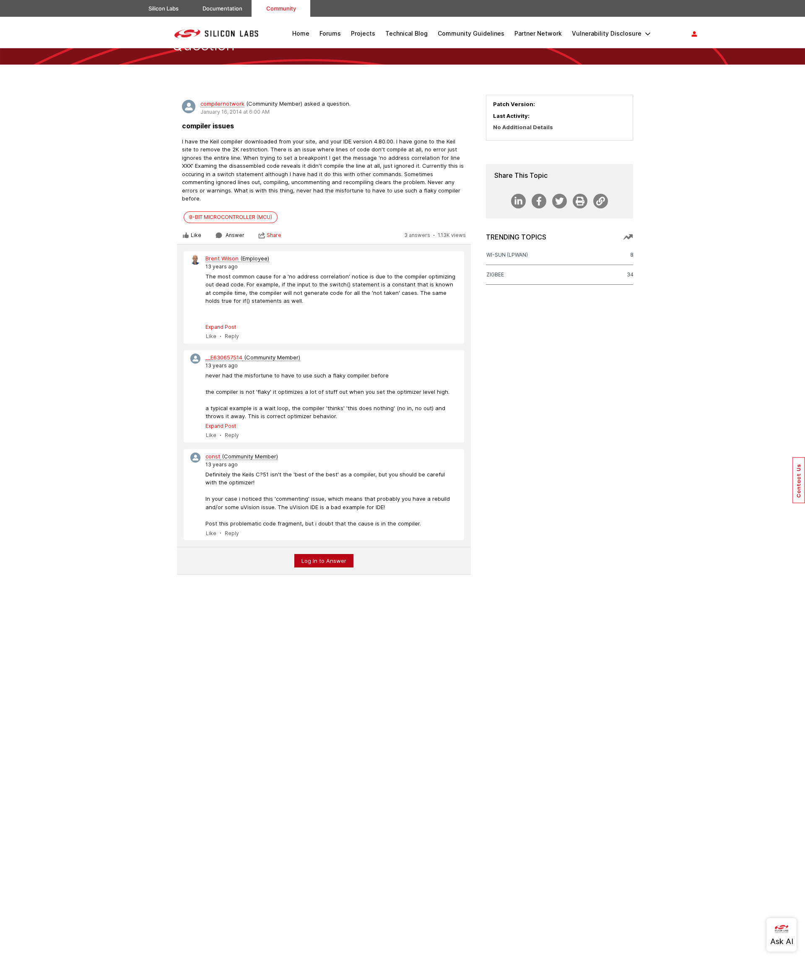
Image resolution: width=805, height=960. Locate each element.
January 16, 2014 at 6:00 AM (235, 112)
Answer (235, 235)
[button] (798, 480)
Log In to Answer (323, 560)
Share (274, 235)
